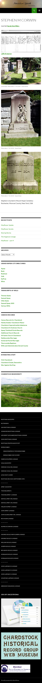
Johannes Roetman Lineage (10, 431)
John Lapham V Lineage (9, 574)
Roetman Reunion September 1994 (13, 479)
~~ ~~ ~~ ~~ (4, 483)
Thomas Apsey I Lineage (9, 495)
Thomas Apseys (6, 491)
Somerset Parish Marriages (10, 341)
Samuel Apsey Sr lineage (9, 499)
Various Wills (5, 306)
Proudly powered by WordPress (10, 680)
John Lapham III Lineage (9, 566)
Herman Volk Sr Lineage (9, 467)
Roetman (4, 274)
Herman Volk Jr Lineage (9, 471)
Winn (3, 281)
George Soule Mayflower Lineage (13, 534)
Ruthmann (5, 423)
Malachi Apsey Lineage (9, 506)
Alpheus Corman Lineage (9, 526)
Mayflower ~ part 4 (7, 240)
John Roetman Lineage (9, 439)
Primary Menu (39, 10)
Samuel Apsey (5, 298)
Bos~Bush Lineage (7, 518)
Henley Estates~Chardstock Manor (12, 322)
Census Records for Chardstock (11, 320)
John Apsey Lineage (7, 510)
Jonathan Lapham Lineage (10, 578)
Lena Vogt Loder (7, 475)
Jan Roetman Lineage (8, 427)
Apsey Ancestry (6, 487)
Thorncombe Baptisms (8, 343)
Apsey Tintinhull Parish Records (12, 330)
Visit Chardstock (6, 360)
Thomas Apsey (6, 295)
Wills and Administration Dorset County (14, 346)
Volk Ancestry (6, 463)
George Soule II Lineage (9, 538)
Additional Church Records (10, 333)
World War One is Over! (11, 455)
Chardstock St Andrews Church (11, 328)
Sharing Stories (6, 233)
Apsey (3, 268)
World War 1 (5, 447)
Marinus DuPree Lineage (9, 459)
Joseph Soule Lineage (8, 546)
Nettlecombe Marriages (9, 338)
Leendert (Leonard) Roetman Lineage (14, 435)
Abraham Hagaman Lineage (10, 586)
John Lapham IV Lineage (9, 570)
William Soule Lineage (8, 542)
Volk (2, 276)
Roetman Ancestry (7, 419)
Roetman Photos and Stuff (10, 443)
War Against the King (8, 365)
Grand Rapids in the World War (14, 451)
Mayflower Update (7, 225)
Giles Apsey (5, 301)
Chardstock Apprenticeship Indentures (14, 325)
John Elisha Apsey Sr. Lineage (11, 514)
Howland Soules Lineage (9, 558)
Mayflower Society (7, 229)
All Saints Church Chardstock (11, 335)
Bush (2, 271)
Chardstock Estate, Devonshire (11, 362)
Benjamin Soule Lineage (9, 550)
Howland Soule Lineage (9, 554)
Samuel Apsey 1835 (7, 303)
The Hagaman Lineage (8, 237)
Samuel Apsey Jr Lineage (9, 503)
